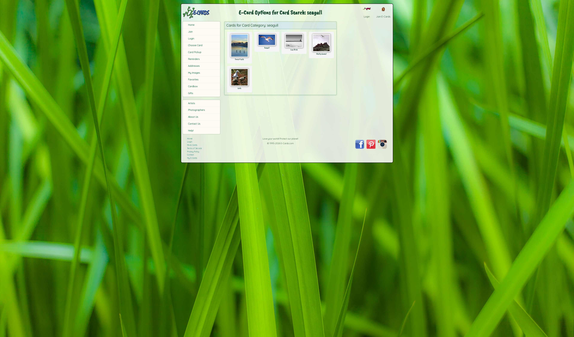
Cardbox (193, 86)
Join (190, 31)
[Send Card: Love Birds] (294, 41)
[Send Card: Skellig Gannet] (321, 43)
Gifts (190, 93)
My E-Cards (192, 158)
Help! (191, 130)
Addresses (194, 65)
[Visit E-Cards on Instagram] (382, 147)
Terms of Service (194, 148)
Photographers (196, 109)
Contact (190, 154)
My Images (194, 72)
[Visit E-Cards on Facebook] (359, 147)
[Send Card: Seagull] (267, 40)
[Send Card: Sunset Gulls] (239, 45)
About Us (193, 116)
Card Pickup (194, 52)
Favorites (193, 79)
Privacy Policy (193, 151)
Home (191, 24)
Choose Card (195, 45)
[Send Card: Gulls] (239, 77)
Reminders (194, 59)
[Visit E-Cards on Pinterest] (371, 147)
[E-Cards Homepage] (201, 12)
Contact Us (194, 123)
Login (191, 38)
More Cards (192, 145)
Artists (191, 103)
